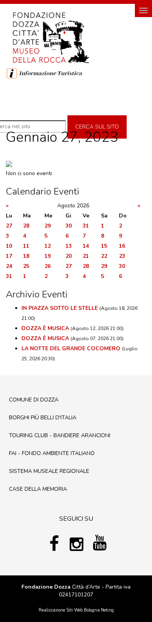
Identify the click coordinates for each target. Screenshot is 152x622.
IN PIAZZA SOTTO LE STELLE (59, 308)
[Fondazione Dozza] (50, 36)
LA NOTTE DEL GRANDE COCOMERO (70, 348)
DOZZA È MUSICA (45, 328)
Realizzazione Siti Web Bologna (69, 610)
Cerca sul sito (97, 126)
